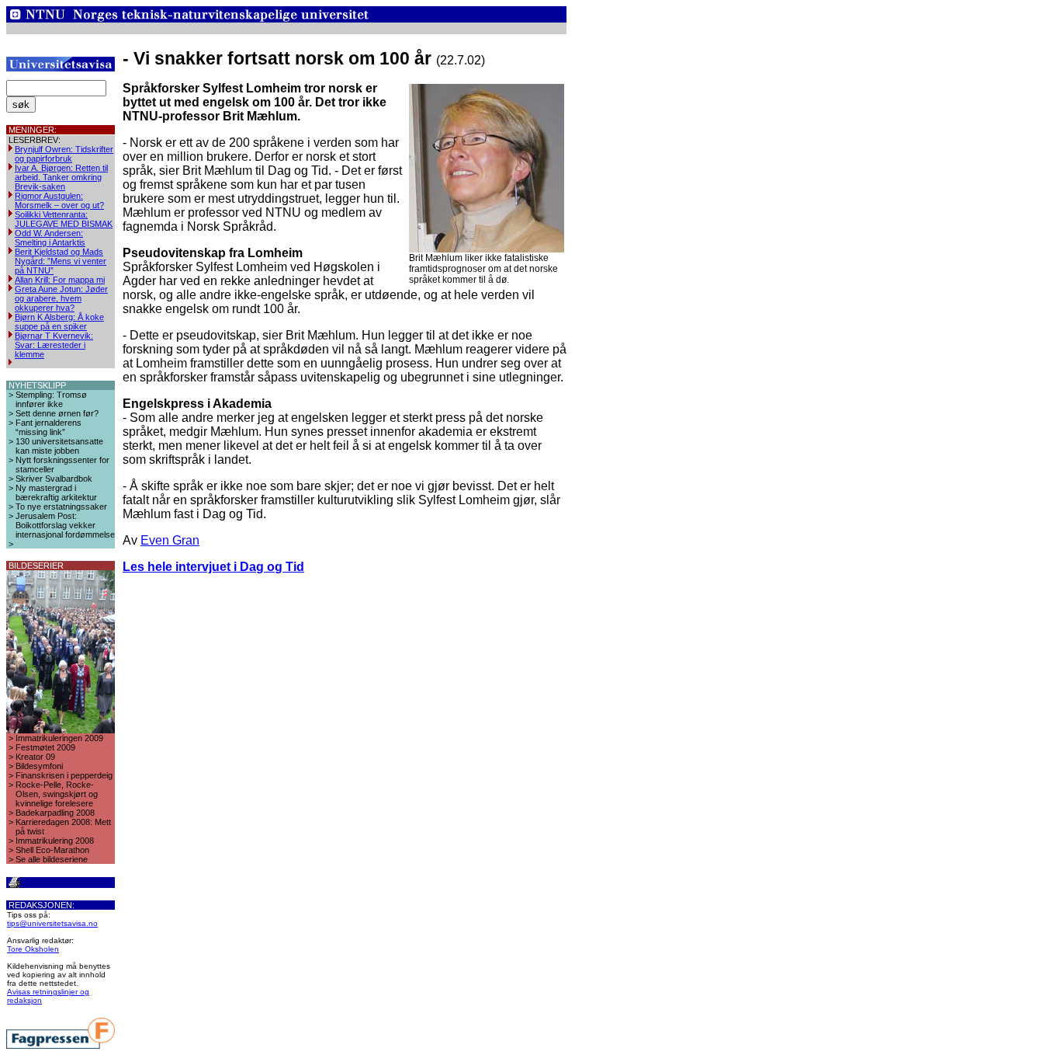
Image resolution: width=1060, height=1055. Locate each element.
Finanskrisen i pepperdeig (64, 775)
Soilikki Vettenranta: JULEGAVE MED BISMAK (64, 219)
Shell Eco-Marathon (52, 850)
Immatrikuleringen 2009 (59, 738)
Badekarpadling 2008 (55, 812)
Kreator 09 (35, 756)
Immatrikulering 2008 (55, 840)
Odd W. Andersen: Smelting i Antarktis (50, 237)
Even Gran (169, 540)
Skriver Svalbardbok (54, 478)
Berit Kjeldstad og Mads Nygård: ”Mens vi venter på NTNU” (60, 261)
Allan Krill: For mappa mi (60, 279)
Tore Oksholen (33, 949)
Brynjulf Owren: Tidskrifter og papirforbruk (64, 153)
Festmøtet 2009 (45, 747)
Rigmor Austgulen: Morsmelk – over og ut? (59, 200)
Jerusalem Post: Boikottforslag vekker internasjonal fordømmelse (65, 525)
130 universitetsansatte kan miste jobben (59, 446)
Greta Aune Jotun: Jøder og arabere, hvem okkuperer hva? (61, 298)
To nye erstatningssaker (61, 506)
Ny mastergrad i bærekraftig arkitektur (56, 492)
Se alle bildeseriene (52, 859)
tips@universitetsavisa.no (52, 923)
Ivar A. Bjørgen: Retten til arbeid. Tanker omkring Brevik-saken (61, 177)
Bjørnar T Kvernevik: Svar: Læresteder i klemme (54, 345)
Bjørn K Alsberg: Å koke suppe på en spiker (59, 321)
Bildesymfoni (39, 766)
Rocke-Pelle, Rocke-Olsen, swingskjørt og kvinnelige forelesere (57, 794)
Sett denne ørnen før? (57, 413)
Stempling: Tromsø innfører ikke (51, 399)
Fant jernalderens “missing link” (48, 427)
